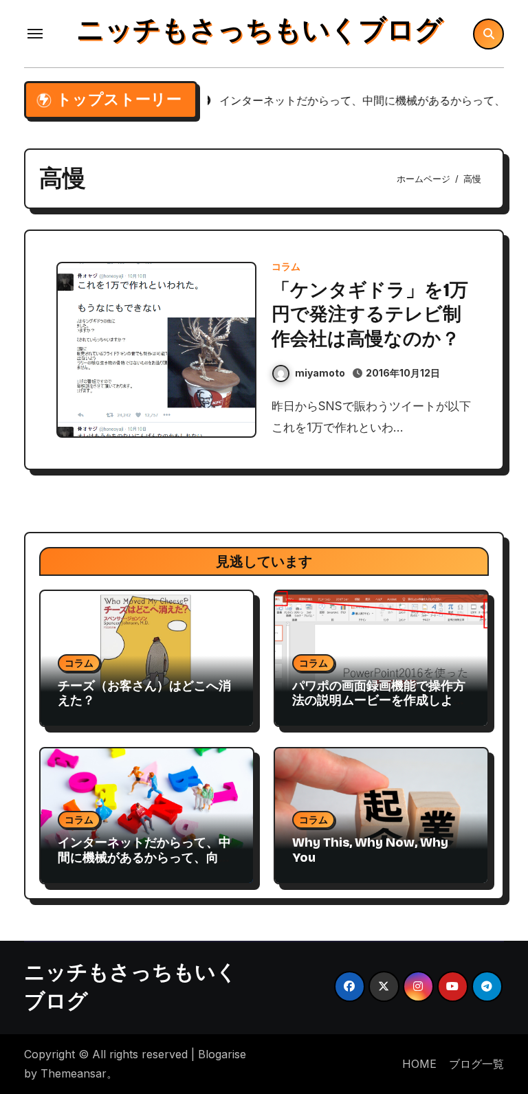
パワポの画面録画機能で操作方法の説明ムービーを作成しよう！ (378, 700)
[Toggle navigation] (35, 33)
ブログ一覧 (476, 1064)
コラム (286, 266)
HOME (419, 1064)
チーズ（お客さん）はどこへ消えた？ (144, 693)
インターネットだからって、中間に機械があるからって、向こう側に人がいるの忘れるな (144, 857)
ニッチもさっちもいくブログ (259, 30)
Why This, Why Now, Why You (370, 850)
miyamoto (320, 373)
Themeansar (74, 1073)
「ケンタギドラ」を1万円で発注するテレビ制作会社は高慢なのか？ (370, 314)
